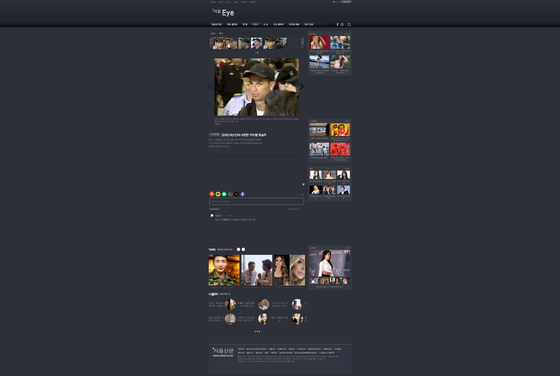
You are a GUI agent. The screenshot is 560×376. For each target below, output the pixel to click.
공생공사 (244, 2)
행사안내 (259, 353)
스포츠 (212, 33)
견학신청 (291, 349)
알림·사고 (250, 353)
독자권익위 (301, 349)
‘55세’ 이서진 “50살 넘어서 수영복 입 (263, 306)
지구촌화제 (313, 121)
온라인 (259, 349)
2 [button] (257, 331)
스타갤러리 (313, 248)
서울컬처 (252, 2)
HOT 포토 (312, 34)
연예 (310, 169)
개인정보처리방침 (285, 353)
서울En (236, 2)
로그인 (337, 2)
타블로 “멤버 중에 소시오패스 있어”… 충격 (230, 306)
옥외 (264, 349)
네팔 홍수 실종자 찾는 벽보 (319, 138)
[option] (224, 269)
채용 (266, 353)
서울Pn (220, 2)
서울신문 (213, 2)
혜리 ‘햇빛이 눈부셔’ (316, 181)
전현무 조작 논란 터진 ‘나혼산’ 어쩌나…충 (229, 320)
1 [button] (255, 331)
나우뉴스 (228, 2)
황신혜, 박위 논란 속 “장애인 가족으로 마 (297, 320)
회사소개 (241, 353)
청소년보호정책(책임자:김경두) (306, 353)
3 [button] (259, 331)
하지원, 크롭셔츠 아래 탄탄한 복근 (329, 287)
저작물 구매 (281, 349)
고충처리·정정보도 (314, 349)
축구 (221, 33)
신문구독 (241, 349)
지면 (255, 349)
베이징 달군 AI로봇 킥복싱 (319, 158)
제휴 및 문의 (327, 349)
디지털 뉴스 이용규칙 (326, 353)
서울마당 (271, 349)
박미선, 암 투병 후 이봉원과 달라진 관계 (297, 306)
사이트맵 (337, 349)
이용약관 (274, 353)
